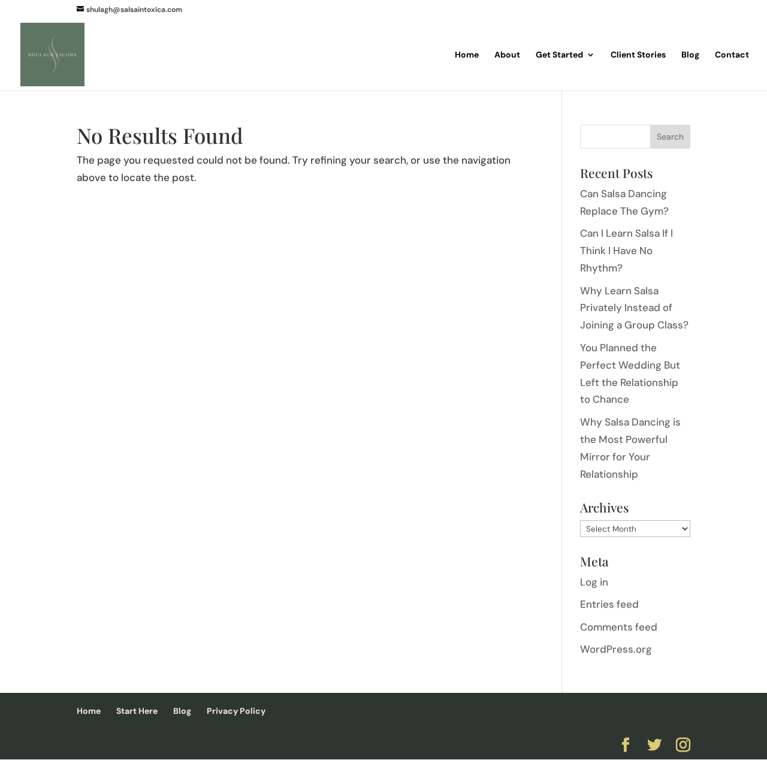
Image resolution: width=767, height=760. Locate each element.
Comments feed (618, 627)
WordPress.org (616, 649)
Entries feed (609, 604)
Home (467, 55)
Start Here (137, 710)
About (507, 55)
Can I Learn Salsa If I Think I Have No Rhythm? (626, 251)
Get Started (559, 55)
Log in (594, 582)
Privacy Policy (236, 710)
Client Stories (638, 55)
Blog (690, 55)
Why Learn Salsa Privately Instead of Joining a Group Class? (634, 308)
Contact (732, 55)
